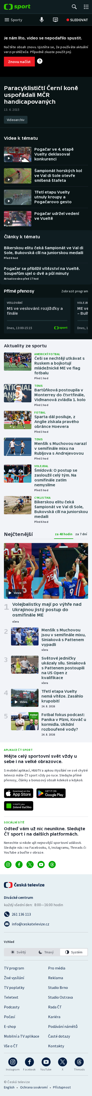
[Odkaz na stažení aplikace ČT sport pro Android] (51, 793)
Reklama (55, 977)
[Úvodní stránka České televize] (24, 885)
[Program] (55, 20)
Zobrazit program (74, 291)
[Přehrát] (9, 158)
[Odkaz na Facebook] (19, 864)
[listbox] (46, 952)
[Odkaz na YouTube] (41, 864)
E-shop (10, 1026)
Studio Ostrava (60, 997)
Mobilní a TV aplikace (21, 1036)
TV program (14, 968)
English (9, 1087)
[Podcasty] (42, 20)
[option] (18, 952)
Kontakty (56, 1045)
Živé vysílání (14, 977)
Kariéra (54, 1016)
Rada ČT (55, 1006)
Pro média (56, 968)
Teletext (11, 997)
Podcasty (11, 1006)
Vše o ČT (11, 1045)
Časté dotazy (59, 1036)
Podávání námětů (63, 1026)
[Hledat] (74, 7)
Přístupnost (62, 1087)
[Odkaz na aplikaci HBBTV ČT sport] (18, 806)
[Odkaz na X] (30, 864)
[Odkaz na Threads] (52, 864)
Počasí (9, 1016)
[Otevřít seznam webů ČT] (86, 7)
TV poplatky (14, 987)
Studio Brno (58, 987)
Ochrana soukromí (34, 1087)
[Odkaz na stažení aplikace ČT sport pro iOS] (18, 793)
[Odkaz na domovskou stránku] (24, 7)
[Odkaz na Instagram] (8, 864)
